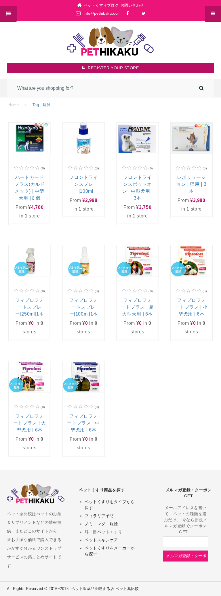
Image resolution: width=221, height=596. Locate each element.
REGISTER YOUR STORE (113, 68)
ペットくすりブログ (101, 5)
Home (13, 105)
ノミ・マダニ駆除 (101, 524)
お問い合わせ (132, 5)
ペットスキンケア (101, 540)
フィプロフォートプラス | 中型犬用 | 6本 (83, 423)
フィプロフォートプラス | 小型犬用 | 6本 (191, 307)
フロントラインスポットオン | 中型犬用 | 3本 (137, 187)
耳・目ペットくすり (103, 532)
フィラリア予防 (99, 515)
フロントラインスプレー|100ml (83, 184)
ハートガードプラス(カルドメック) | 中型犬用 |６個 (29, 187)
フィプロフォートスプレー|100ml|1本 (83, 307)
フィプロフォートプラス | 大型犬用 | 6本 (29, 423)
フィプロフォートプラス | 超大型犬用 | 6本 (137, 307)
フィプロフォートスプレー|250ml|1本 (29, 307)
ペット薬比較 (127, 589)
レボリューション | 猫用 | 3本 (191, 184)
